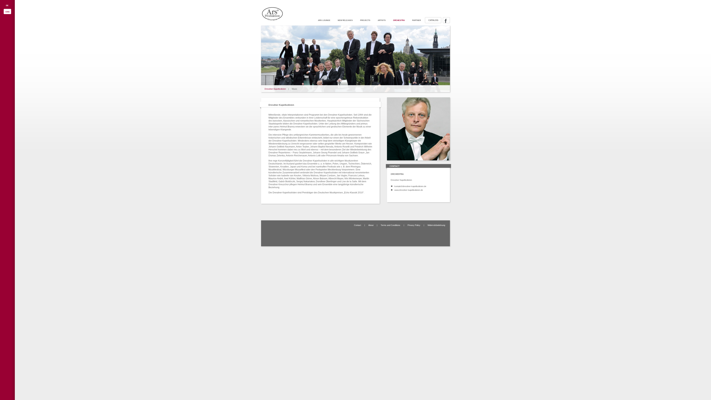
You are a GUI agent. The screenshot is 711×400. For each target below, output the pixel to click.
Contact (357, 225)
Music (294, 89)
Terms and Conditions (390, 225)
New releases (345, 20)
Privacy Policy (414, 225)
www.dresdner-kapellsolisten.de (408, 190)
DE (7, 5)
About (370, 225)
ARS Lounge (324, 20)
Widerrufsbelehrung (436, 225)
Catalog (433, 20)
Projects (365, 20)
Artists (382, 20)
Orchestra (399, 20)
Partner (416, 20)
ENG (8, 12)
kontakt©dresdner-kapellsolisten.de (410, 186)
